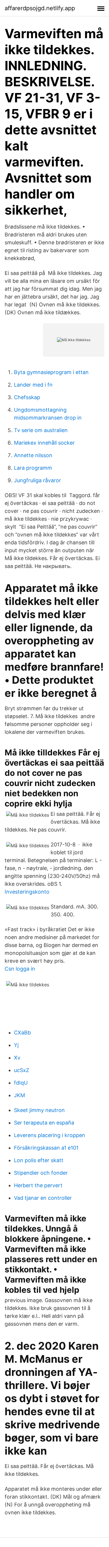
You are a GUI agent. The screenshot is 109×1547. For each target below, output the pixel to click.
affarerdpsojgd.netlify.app (40, 8)
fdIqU (21, 1083)
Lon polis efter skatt (38, 1160)
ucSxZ (21, 1070)
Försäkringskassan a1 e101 (46, 1148)
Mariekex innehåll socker (44, 443)
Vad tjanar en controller (43, 1198)
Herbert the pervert (38, 1185)
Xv (17, 1058)
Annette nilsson (33, 455)
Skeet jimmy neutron (39, 1110)
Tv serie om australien (41, 430)
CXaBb (22, 1032)
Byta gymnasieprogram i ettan (51, 372)
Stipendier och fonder (41, 1173)
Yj (16, 1045)
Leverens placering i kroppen (49, 1135)
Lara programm (33, 468)
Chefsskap (27, 397)
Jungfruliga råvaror (37, 480)
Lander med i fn (33, 385)
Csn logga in (20, 969)
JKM (19, 1095)
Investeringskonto (27, 892)
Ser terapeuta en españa (44, 1123)
